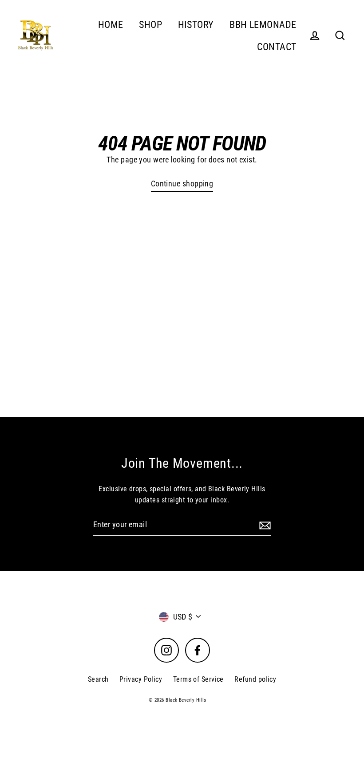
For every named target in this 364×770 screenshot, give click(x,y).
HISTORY (196, 24)
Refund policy (255, 679)
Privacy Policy (140, 679)
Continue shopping (182, 183)
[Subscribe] (264, 525)
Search (98, 679)
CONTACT (276, 46)
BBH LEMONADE (262, 24)
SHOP (150, 24)
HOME (110, 24)
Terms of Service (198, 679)
